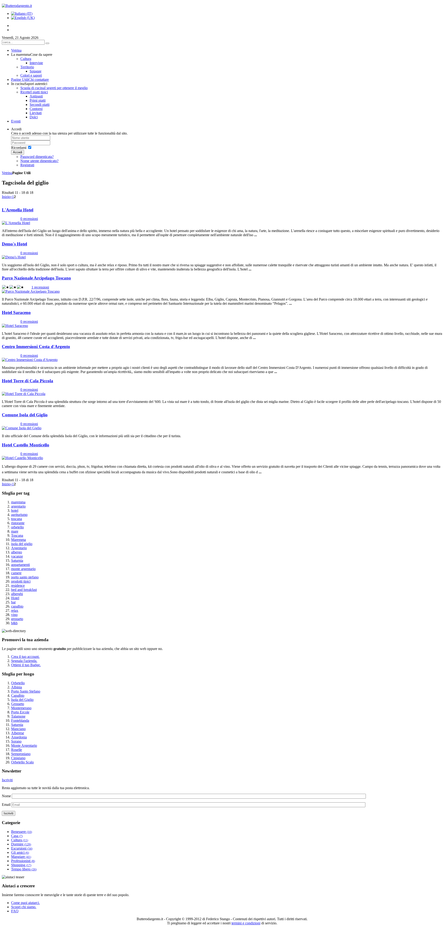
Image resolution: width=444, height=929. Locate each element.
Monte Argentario (24, 745)
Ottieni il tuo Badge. (26, 665)
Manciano (18, 729)
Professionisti (23, 861)
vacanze (17, 556)
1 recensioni (40, 287)
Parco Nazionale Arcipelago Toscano (36, 278)
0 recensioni (29, 219)
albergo (16, 552)
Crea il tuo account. (25, 657)
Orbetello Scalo (22, 762)
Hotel (15, 598)
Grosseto (17, 704)
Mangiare (21, 857)
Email (6, 805)
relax (14, 610)
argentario (18, 506)
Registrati (27, 165)
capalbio (17, 606)
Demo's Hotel (14, 244)
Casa (17, 836)
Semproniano (21, 754)
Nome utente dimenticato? (39, 161)
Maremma (18, 540)
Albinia (16, 687)
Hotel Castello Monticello (25, 445)
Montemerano (21, 708)
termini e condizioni (245, 923)
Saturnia (17, 560)
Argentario (19, 548)
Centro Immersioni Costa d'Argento (36, 346)
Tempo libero (24, 869)
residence (18, 585)
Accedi (17, 152)
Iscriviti (7, 780)
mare (14, 531)
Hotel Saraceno (16, 312)
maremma (18, 502)
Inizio (6, 197)
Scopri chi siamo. (23, 907)
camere (16, 573)
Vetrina (7, 173)
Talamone (18, 716)
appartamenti (20, 565)
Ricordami (18, 148)
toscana (16, 519)
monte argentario (23, 569)
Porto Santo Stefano (25, 691)
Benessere (21, 832)
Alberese (17, 733)
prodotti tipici (21, 581)
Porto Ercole (20, 712)
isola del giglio (21, 544)
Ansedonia (19, 737)
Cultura (19, 840)
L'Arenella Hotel (17, 209)
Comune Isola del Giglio (25, 414)
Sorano (16, 741)
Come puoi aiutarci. (25, 903)
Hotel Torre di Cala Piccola (27, 380)
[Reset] (47, 43)
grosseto (17, 619)
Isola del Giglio (22, 700)
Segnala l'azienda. (24, 661)
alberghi (17, 594)
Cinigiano (18, 758)
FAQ (14, 911)
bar (13, 602)
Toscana (17, 535)
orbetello (17, 527)
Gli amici (20, 852)
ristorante (18, 523)
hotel (14, 510)
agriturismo (19, 515)
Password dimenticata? (37, 157)
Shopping (21, 865)
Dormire (21, 844)
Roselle (16, 750)
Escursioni (21, 848)
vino (14, 615)
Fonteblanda (20, 720)
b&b (14, 623)
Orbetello (18, 683)
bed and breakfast (24, 590)
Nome (6, 796)
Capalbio (17, 695)
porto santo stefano (25, 577)
